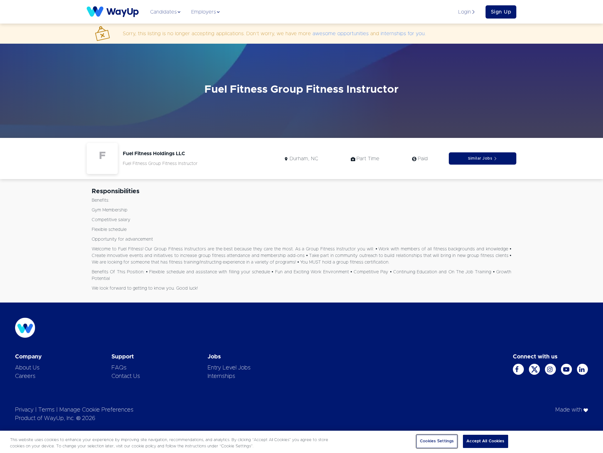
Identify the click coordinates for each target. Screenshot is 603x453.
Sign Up (501, 11)
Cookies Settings (437, 441)
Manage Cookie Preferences (96, 410)
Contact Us (125, 376)
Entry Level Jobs (229, 368)
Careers (25, 376)
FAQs (119, 368)
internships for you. (403, 33)
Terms (46, 410)
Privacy (24, 410)
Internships (221, 376)
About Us (27, 368)
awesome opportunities (340, 33)
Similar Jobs (480, 158)
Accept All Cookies (485, 441)
